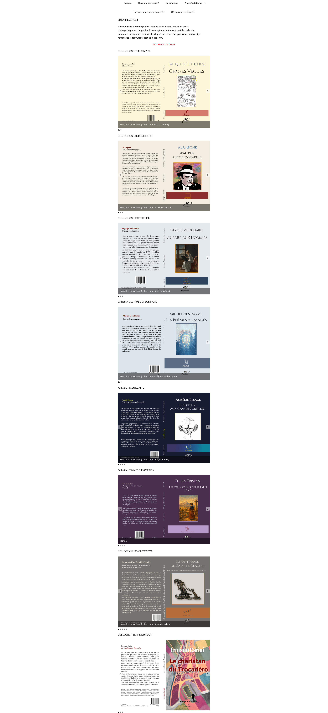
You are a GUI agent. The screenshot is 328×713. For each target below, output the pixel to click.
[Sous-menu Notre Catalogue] (205, 3)
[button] (208, 91)
